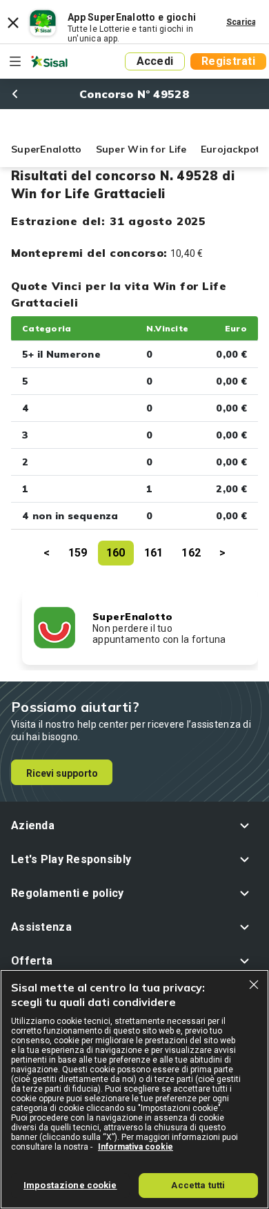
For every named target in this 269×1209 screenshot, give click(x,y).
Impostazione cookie (70, 1185)
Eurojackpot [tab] (230, 149)
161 (153, 552)
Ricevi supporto (62, 773)
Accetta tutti (198, 1185)
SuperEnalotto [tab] (46, 149)
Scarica (241, 22)
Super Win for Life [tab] (141, 149)
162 (191, 552)
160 (116, 552)
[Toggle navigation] (15, 61)
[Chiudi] (254, 984)
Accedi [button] (155, 61)
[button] (134, 825)
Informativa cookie (135, 1147)
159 (78, 552)
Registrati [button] (228, 61)
